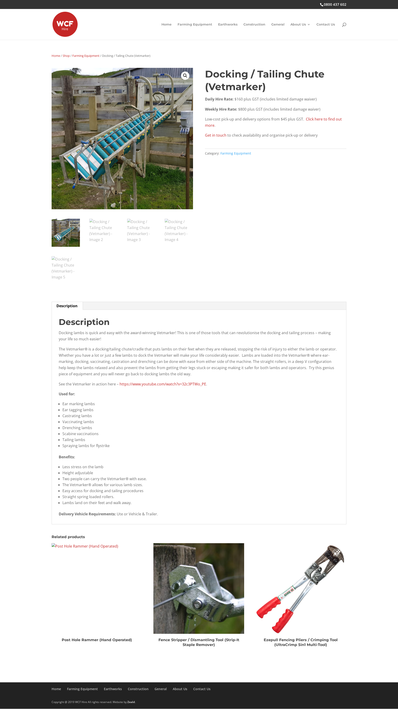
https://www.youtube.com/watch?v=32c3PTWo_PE (163, 384)
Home (166, 24)
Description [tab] (67, 305)
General (277, 24)
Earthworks (227, 24)
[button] (185, 76)
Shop (66, 56)
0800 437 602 (335, 4)
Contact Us (325, 24)
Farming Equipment (195, 24)
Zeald (131, 702)
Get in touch (215, 135)
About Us (298, 24)
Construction (254, 24)
